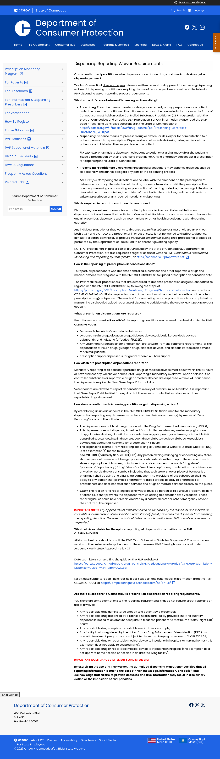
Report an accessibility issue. (192, 2)
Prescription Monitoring (22, 71)
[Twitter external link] (194, 27)
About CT (37, 740)
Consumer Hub (65, 45)
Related (15, 182)
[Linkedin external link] (202, 27)
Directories (88, 740)
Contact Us (195, 45)
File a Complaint (39, 45)
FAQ (179, 45)
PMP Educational (25, 147)
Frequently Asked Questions (26, 173)
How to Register (17, 121)
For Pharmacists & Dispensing (28, 102)
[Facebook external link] (187, 27)
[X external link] (197, 704)
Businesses (88, 45)
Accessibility (69, 740)
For (14, 82)
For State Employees (31, 744)
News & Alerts (161, 45)
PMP (16, 139)
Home (18, 45)
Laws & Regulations (20, 165)
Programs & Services (115, 45)
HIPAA (19, 156)
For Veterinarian (17, 113)
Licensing (140, 45)
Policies (52, 740)
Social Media (107, 740)
